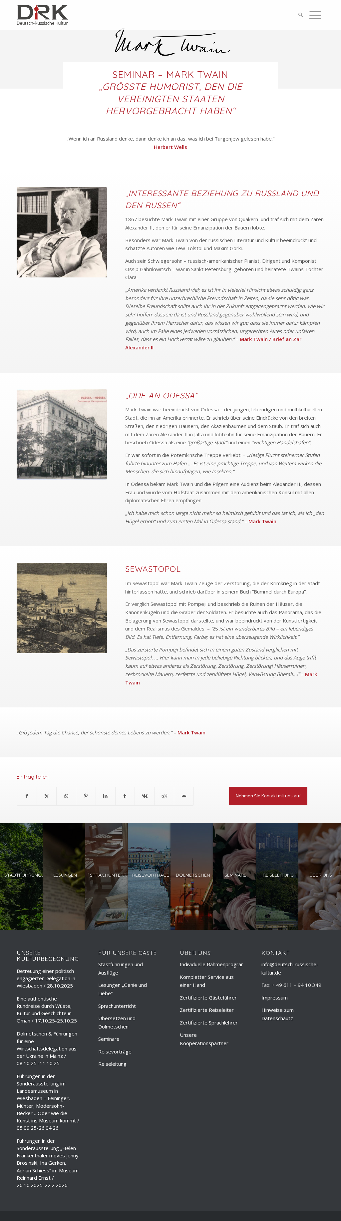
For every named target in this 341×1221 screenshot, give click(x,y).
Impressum (274, 997)
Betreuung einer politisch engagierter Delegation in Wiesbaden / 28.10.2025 (46, 978)
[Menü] (313, 15)
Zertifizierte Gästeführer (208, 997)
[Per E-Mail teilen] (183, 796)
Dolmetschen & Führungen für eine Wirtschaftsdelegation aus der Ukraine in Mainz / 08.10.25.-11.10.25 (47, 1048)
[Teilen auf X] (46, 796)
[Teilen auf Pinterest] (86, 796)
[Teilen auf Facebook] (27, 796)
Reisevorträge (115, 1051)
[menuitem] (300, 15)
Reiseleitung (112, 1063)
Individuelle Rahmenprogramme (216, 964)
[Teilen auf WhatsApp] (66, 796)
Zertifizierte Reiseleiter (207, 1010)
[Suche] (300, 15)
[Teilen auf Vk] (144, 796)
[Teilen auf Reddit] (164, 796)
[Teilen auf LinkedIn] (105, 796)
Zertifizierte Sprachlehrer (209, 1022)
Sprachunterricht (117, 1006)
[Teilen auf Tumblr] (125, 796)
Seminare (109, 1038)
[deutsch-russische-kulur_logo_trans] (42, 15)
